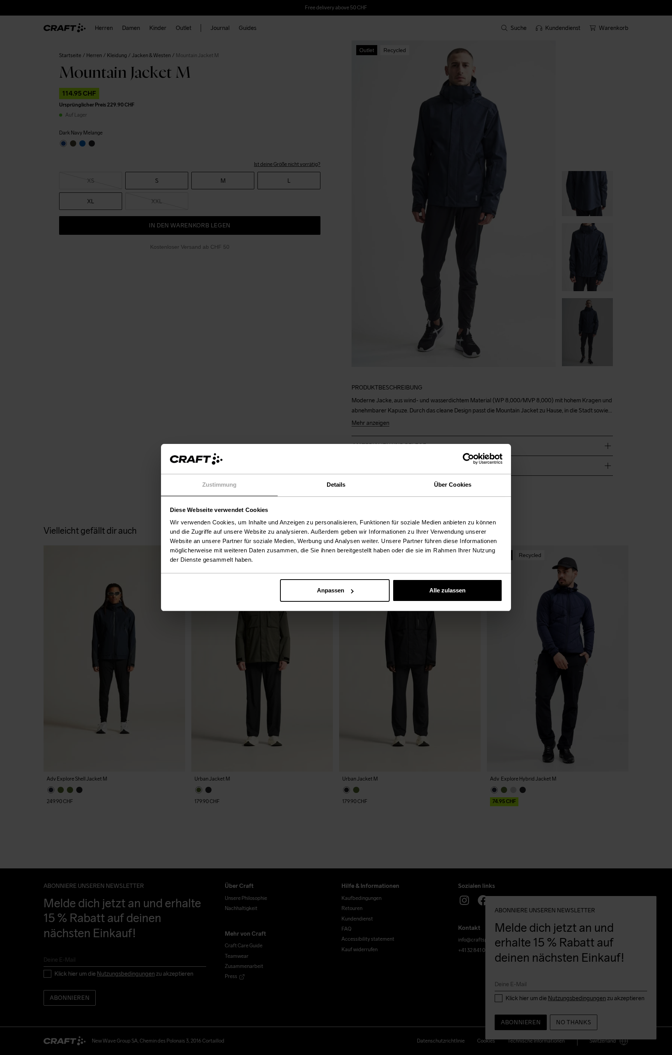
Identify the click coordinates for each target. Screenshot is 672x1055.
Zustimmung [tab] (219, 484)
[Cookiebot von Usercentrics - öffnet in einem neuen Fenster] (468, 459)
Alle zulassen (447, 590)
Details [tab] (336, 484)
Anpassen (330, 590)
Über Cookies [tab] (452, 484)
